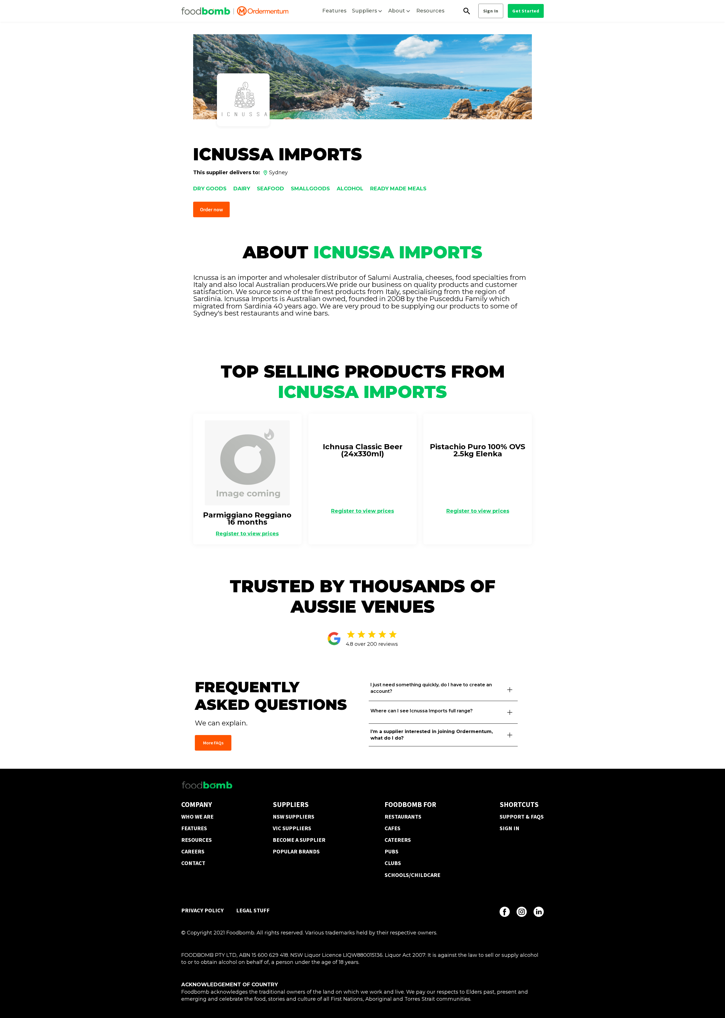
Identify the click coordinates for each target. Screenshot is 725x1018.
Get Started (525, 11)
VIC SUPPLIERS (292, 828)
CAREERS (192, 851)
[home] (234, 11)
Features (334, 11)
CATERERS (398, 839)
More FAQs (213, 743)
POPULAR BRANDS (296, 851)
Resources (430, 11)
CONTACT (193, 862)
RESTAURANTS (403, 816)
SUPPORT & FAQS (522, 816)
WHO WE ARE (197, 816)
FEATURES (194, 828)
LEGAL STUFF (253, 910)
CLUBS (393, 862)
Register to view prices (247, 534)
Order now (211, 209)
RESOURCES (196, 839)
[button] (367, 11)
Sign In (491, 11)
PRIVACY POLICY (202, 910)
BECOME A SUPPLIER (299, 839)
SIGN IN (509, 828)
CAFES (392, 828)
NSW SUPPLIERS (293, 816)
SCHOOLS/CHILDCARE (412, 874)
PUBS (391, 851)
